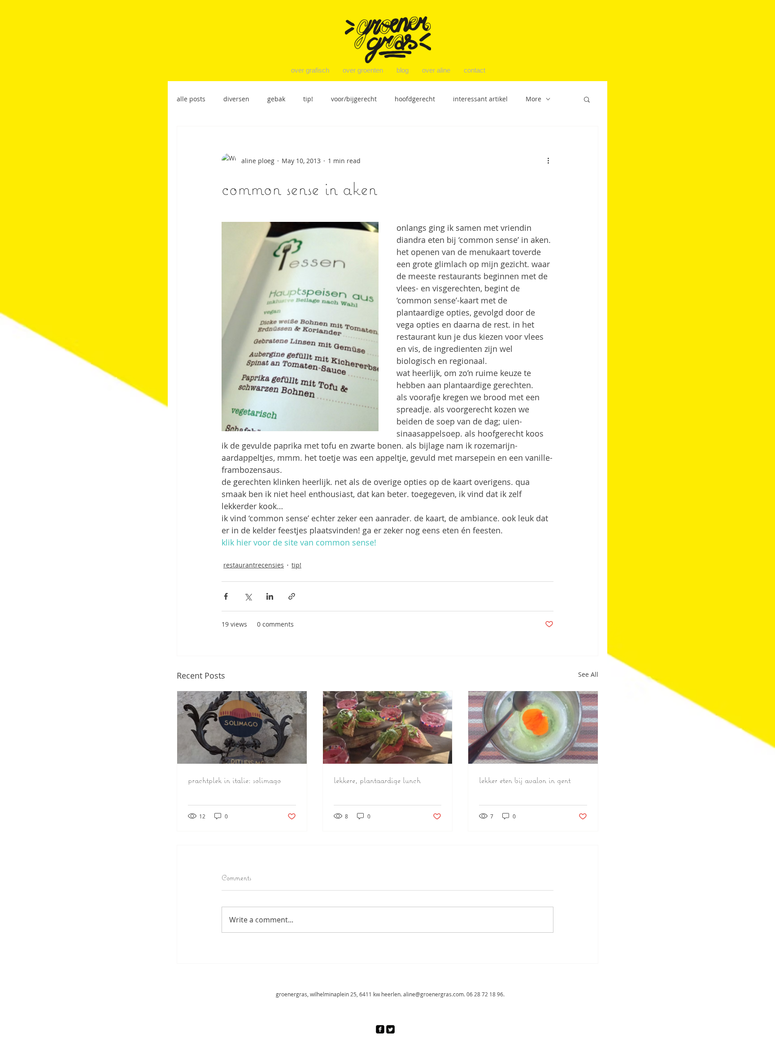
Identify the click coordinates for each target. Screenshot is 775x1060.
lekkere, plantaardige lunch (377, 780)
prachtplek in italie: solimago (234, 780)
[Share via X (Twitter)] (248, 596)
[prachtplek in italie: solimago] (242, 727)
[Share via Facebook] (226, 596)
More (533, 99)
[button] (587, 99)
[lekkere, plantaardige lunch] (388, 727)
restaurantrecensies (253, 565)
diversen (236, 99)
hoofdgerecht (415, 99)
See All (588, 674)
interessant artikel (480, 99)
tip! (308, 99)
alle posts (191, 99)
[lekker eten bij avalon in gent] (533, 727)
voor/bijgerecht (354, 99)
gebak (276, 99)
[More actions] (548, 160)
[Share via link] (291, 596)
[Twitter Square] (390, 1029)
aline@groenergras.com (433, 994)
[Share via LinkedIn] (270, 596)
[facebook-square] (380, 1029)
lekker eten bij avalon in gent (524, 780)
